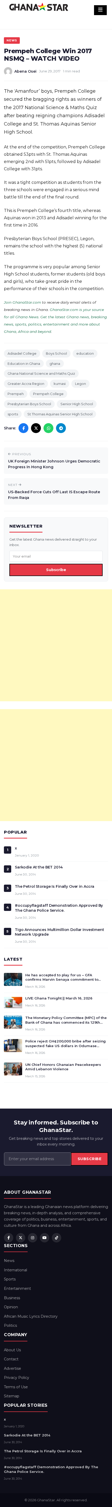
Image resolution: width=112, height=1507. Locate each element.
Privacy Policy (16, 1377)
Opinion (11, 1307)
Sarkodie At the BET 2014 (39, 867)
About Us (12, 1350)
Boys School (56, 353)
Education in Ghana (24, 363)
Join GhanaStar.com (22, 302)
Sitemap (11, 1396)
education (85, 353)
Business (12, 1298)
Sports (10, 1279)
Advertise (12, 1368)
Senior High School (76, 404)
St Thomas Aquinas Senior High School (59, 414)
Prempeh (16, 394)
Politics (10, 1325)
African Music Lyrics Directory (31, 1316)
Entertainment (17, 1288)
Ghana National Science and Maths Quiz (41, 373)
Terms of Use (16, 1387)
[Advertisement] (56, 645)
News (12, 40)
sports (13, 414)
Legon (80, 384)
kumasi (60, 384)
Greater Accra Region (26, 384)
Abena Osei (25, 71)
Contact (11, 1359)
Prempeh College (48, 394)
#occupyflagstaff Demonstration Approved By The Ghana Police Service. (59, 908)
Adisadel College (22, 353)
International (15, 1270)
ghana (54, 363)
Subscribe (56, 569)
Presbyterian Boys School (29, 404)
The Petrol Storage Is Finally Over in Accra (54, 886)
